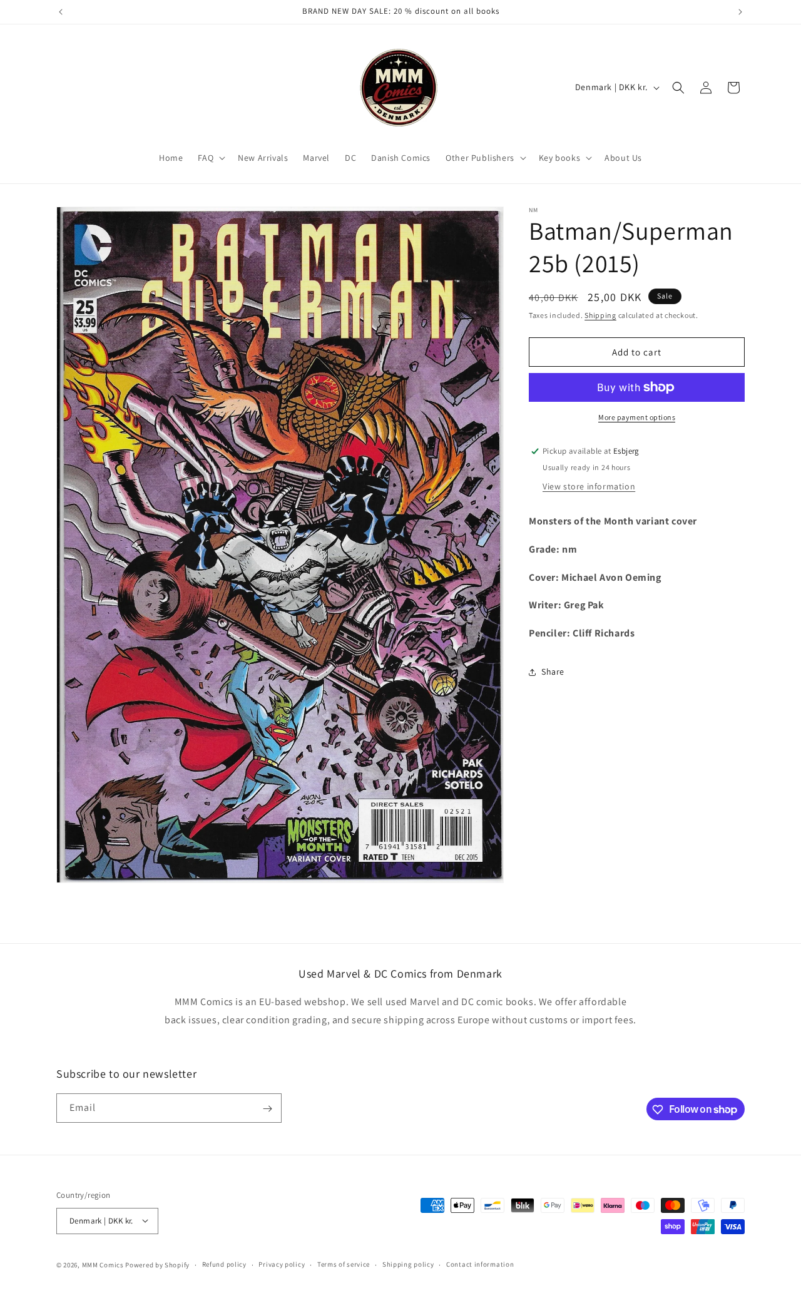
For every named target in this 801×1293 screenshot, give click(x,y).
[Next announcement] (740, 12)
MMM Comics (103, 1264)
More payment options (636, 417)
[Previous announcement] (60, 12)
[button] (210, 158)
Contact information (480, 1264)
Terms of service (343, 1264)
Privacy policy (281, 1264)
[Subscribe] (267, 1108)
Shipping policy (408, 1264)
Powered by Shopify (157, 1264)
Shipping (600, 315)
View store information (589, 486)
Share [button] (552, 671)
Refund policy (224, 1264)
